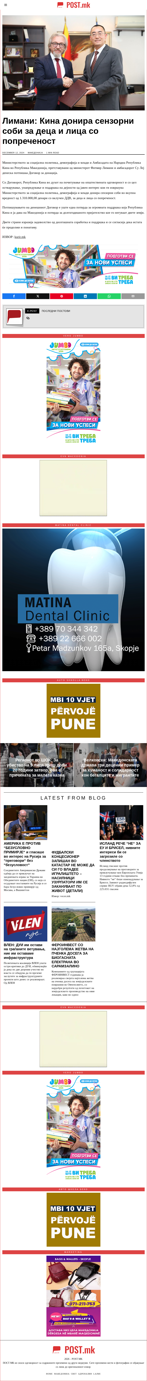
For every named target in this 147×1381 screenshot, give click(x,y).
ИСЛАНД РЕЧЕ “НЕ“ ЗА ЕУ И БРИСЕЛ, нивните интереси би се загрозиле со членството (120, 852)
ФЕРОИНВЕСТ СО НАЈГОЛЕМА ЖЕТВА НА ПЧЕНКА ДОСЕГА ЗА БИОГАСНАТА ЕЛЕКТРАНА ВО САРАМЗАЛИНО (73, 955)
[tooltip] (14, 296)
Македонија (35, 153)
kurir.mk (20, 237)
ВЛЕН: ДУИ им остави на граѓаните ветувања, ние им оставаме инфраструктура (24, 951)
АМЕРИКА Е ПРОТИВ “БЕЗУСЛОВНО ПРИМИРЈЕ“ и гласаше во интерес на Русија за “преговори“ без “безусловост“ (25, 854)
